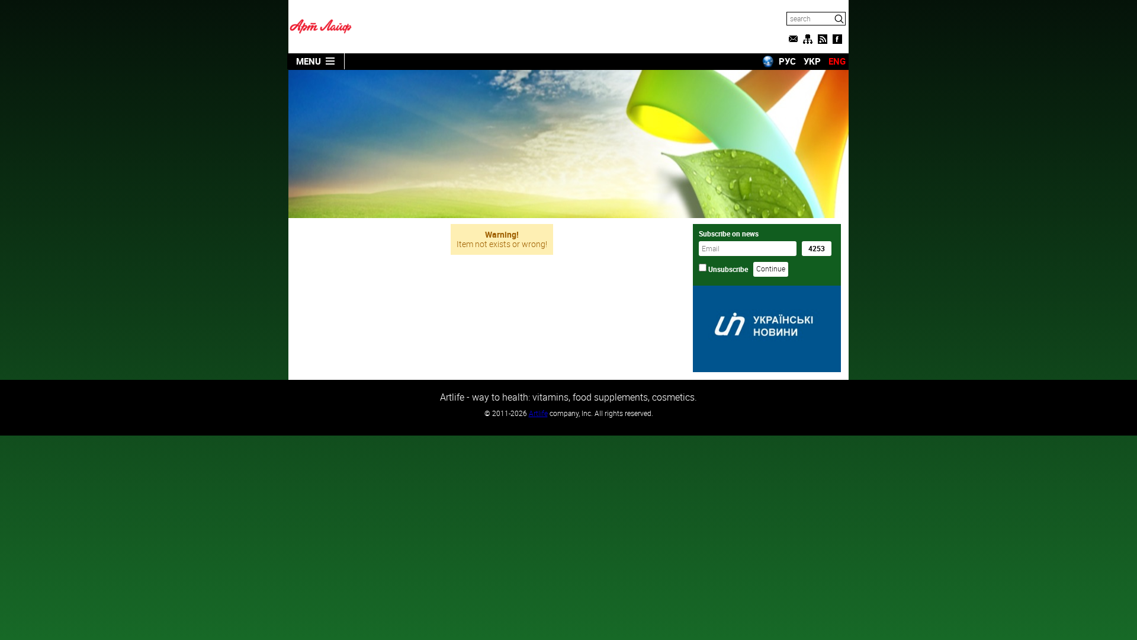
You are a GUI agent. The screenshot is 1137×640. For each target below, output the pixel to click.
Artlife (538, 413)
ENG (837, 61)
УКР (812, 61)
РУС (787, 61)
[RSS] (822, 39)
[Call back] (793, 39)
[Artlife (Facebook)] (837, 39)
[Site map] (807, 39)
